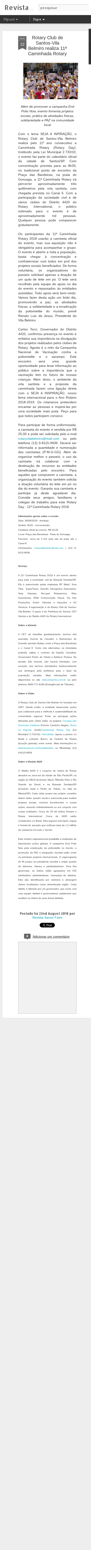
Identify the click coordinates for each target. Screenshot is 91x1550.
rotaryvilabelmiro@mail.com (38, 438)
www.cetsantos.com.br (54, 679)
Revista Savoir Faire (47, 917)
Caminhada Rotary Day (56, 730)
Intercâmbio (48, 734)
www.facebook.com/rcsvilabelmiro (36, 748)
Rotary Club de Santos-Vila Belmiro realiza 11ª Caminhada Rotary (47, 45)
